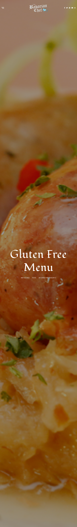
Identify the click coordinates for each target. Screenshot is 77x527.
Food (34, 278)
